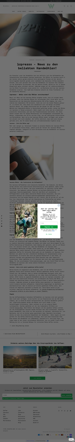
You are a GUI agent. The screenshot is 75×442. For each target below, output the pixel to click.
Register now (49, 227)
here (53, 230)
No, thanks (49, 234)
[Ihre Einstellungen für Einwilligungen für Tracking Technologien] (73, 440)
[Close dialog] (59, 205)
